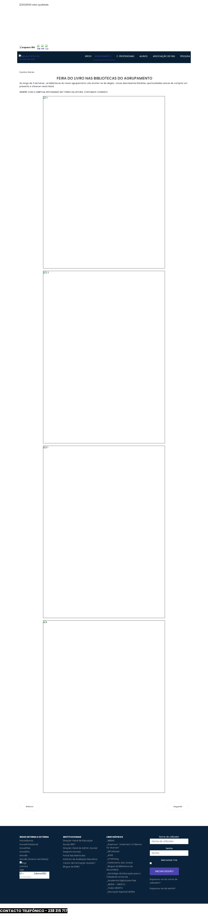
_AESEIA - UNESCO (115, 884)
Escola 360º (69, 844)
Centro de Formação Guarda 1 (79, 863)
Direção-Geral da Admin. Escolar (80, 848)
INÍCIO (88, 56)
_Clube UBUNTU (114, 887)
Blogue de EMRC (71, 866)
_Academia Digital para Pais (121, 880)
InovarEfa (25, 851)
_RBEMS (110, 840)
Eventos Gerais (26, 72)
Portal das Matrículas (74, 855)
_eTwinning (112, 858)
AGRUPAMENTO (103, 56)
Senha (169, 848)
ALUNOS (143, 56)
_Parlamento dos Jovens (119, 862)
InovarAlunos (26, 840)
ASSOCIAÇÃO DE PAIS (164, 56)
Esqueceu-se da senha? (162, 888)
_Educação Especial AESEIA (120, 891)
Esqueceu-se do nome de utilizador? (163, 881)
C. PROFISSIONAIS (125, 56)
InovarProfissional (29, 844)
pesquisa (185, 56)
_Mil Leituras (112, 851)
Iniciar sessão (164, 871)
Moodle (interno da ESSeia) (34, 859)
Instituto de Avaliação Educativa (80, 859)
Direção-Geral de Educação (78, 840)
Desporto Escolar (72, 851)
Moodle (23, 855)
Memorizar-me (169, 860)
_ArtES (109, 855)
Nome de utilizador (169, 836)
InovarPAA (25, 848)
